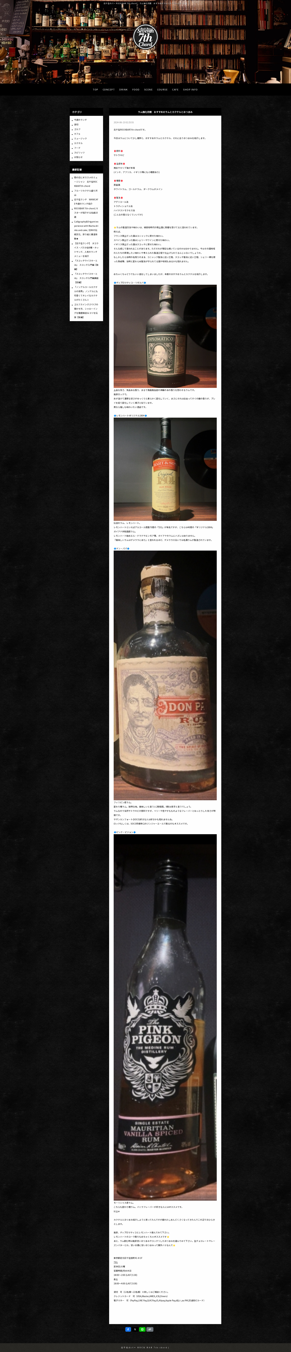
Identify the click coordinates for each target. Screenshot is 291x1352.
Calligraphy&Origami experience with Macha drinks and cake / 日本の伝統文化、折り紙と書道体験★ (86, 230)
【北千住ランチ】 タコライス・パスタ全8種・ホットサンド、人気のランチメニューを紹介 (86, 250)
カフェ (77, 133)
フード (77, 147)
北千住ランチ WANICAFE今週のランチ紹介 (86, 201)
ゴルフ (77, 129)
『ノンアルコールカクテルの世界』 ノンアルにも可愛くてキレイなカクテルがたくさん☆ (86, 293)
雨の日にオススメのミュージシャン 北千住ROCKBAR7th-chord (85, 181)
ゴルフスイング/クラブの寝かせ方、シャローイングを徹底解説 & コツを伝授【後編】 (86, 311)
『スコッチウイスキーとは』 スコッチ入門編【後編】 (86, 265)
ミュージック (80, 138)
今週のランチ (80, 119)
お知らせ (78, 157)
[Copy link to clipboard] (149, 1329)
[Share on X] (135, 1329)
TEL (116, 1262)
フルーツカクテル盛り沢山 (85, 192)
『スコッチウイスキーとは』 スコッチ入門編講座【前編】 (86, 278)
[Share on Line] (142, 1329)
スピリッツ (79, 152)
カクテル (78, 143)
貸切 (76, 124)
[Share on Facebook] (128, 1329)
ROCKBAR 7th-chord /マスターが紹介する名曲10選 (86, 212)
